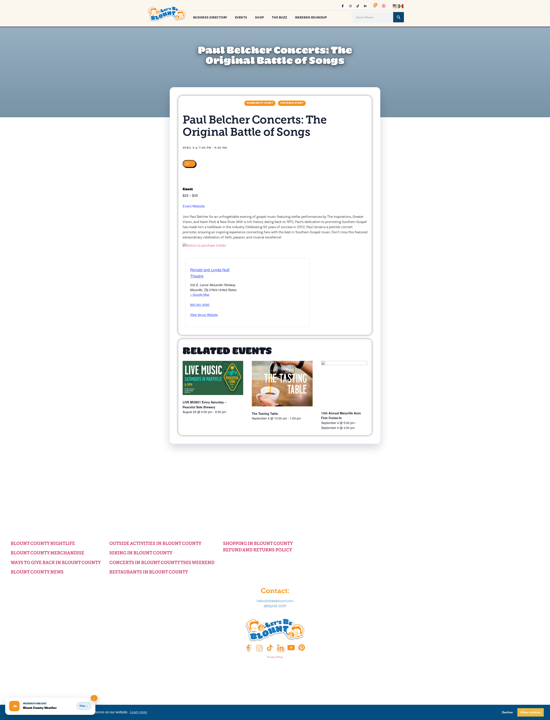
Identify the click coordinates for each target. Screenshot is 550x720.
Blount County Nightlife (43, 543)
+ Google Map (199, 294)
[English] (395, 6)
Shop (259, 17)
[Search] (398, 17)
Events (241, 17)
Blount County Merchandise (47, 553)
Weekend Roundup (311, 17)
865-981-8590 (199, 304)
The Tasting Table (265, 413)
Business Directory (210, 17)
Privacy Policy (275, 657)
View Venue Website (204, 315)
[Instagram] (350, 6)
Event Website (194, 206)
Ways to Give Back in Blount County (56, 562)
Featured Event (291, 103)
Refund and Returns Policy (257, 550)
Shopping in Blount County (258, 543)
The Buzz (279, 17)
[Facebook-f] (343, 6)
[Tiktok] (358, 6)
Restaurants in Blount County (148, 572)
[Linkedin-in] (365, 6)
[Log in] (383, 6)
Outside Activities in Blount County (155, 543)
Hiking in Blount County (140, 553)
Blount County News (37, 572)
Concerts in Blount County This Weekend (161, 562)
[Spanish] (401, 6)
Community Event (260, 103)
